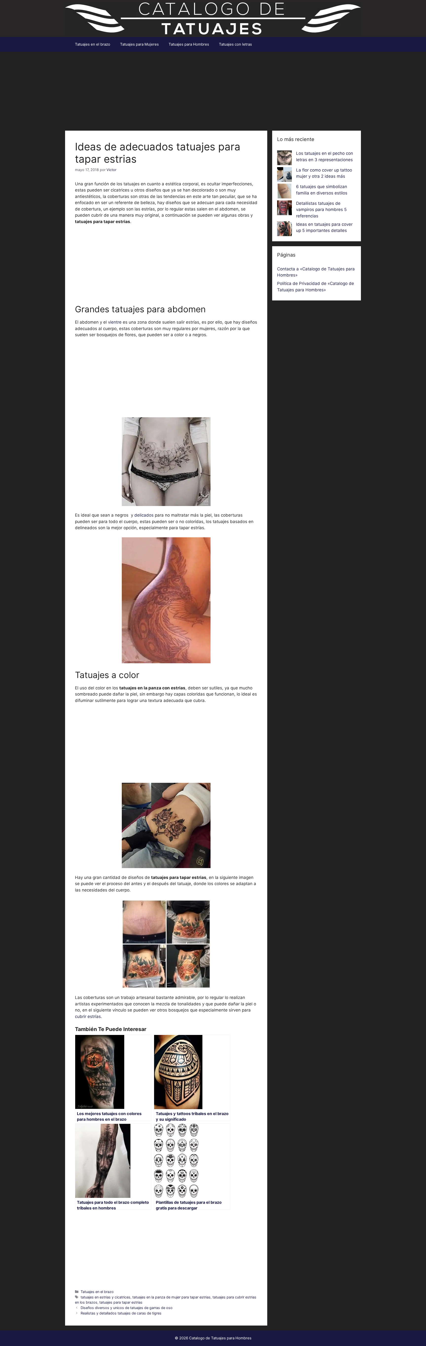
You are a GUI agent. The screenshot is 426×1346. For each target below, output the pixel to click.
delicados (143, 515)
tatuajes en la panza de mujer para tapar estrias (171, 1297)
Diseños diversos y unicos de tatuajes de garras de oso (127, 1308)
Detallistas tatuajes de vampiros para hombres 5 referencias (321, 209)
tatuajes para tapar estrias (120, 1302)
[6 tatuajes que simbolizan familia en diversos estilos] (284, 192)
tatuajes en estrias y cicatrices (105, 1297)
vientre (115, 322)
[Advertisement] (213, 88)
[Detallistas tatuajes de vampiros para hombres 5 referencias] (284, 208)
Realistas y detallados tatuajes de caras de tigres (121, 1313)
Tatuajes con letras (235, 44)
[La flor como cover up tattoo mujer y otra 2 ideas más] (284, 175)
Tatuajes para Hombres (189, 44)
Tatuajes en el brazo (92, 44)
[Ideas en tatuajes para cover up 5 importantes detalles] (284, 229)
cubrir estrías (88, 1016)
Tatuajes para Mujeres (139, 44)
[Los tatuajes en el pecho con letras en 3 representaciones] (284, 158)
